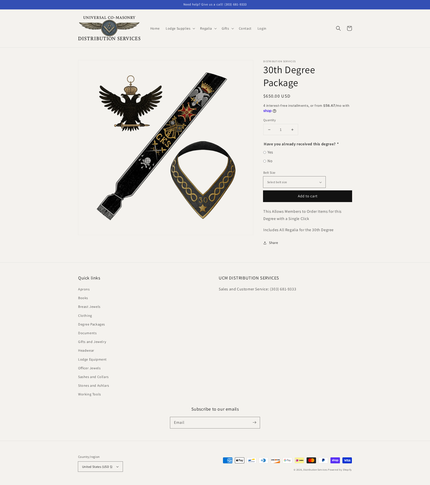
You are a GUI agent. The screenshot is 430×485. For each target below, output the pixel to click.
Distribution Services (315, 469)
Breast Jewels (89, 306)
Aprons (84, 289)
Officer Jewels (89, 368)
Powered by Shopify (340, 469)
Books (83, 298)
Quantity (269, 120)
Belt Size (269, 172)
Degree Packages (91, 324)
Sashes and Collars (93, 377)
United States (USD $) (97, 467)
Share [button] (273, 242)
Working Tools (89, 394)
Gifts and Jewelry (92, 341)
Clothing (85, 315)
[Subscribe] (254, 422)
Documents (87, 333)
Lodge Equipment (92, 359)
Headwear (86, 350)
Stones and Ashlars (93, 385)
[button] (338, 28)
